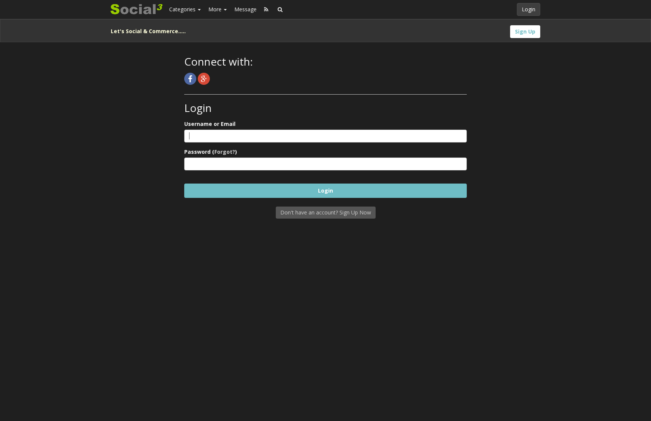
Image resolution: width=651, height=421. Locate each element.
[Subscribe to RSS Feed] (266, 9)
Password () (210, 151)
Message (245, 9)
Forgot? (224, 151)
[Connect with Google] (204, 78)
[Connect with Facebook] (191, 78)
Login (528, 9)
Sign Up (525, 31)
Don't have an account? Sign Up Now (325, 212)
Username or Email (209, 123)
